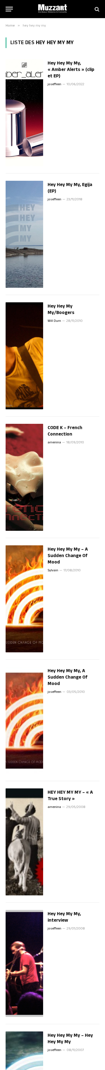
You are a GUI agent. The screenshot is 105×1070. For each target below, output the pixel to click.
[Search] (96, 9)
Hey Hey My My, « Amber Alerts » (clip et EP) (71, 69)
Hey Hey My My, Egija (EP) (70, 187)
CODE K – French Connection (65, 430)
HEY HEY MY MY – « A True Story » (70, 795)
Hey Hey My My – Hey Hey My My (70, 1038)
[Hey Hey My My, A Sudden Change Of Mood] (24, 720)
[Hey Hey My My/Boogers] (24, 355)
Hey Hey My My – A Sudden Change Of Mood (68, 555)
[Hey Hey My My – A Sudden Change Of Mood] (24, 598)
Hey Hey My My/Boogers (61, 309)
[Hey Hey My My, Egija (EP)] (24, 234)
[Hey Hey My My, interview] (24, 963)
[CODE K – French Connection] (24, 477)
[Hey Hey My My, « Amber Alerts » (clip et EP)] (24, 112)
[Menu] (9, 9)
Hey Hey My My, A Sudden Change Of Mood (67, 677)
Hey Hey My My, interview (64, 917)
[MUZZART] (53, 9)
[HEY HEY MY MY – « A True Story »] (24, 841)
